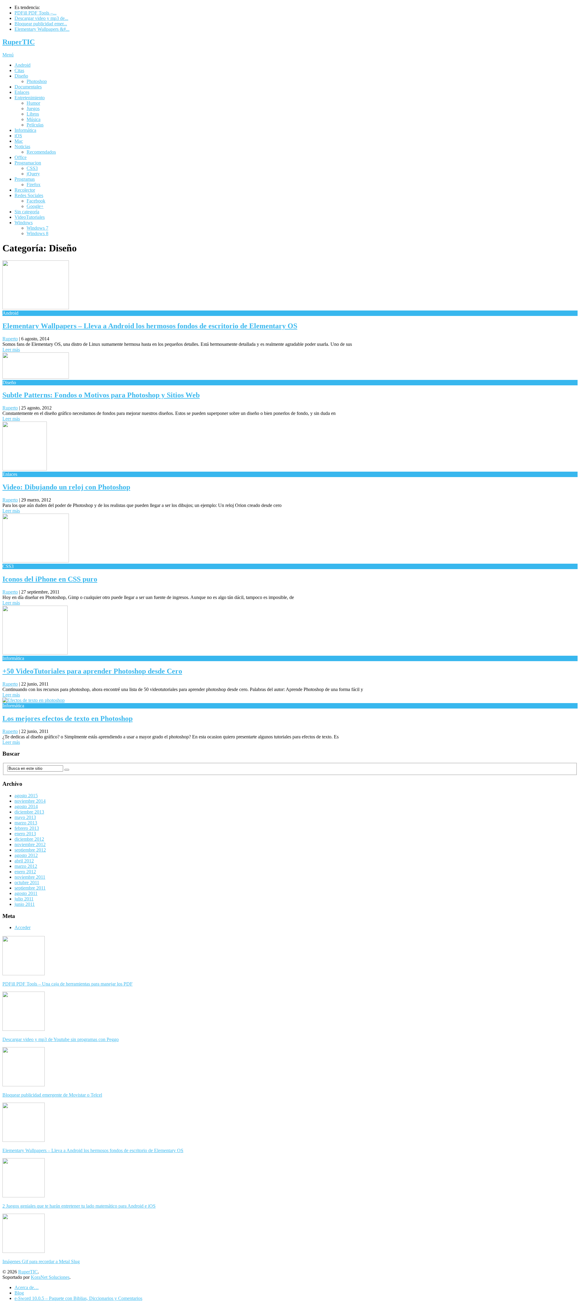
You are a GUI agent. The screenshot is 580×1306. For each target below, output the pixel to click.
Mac (18, 141)
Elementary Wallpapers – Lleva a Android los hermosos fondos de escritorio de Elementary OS (149, 326)
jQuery (33, 173)
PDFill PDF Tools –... (35, 12)
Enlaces (21, 92)
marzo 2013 (25, 822)
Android (22, 65)
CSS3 (32, 168)
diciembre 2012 (29, 839)
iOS (18, 135)
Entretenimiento (29, 97)
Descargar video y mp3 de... (41, 18)
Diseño (21, 75)
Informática (25, 130)
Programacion (27, 162)
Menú (8, 54)
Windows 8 (37, 233)
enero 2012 (25, 871)
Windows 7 (37, 228)
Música (33, 119)
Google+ (35, 206)
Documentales (28, 86)
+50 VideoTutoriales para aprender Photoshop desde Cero (92, 671)
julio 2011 (24, 898)
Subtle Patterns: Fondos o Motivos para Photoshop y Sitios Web (101, 395)
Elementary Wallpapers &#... (41, 29)
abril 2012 (24, 860)
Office (20, 157)
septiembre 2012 (30, 849)
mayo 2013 (25, 817)
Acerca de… (26, 1287)
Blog (19, 1292)
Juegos (33, 108)
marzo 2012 (25, 866)
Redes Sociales (28, 195)
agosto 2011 (25, 893)
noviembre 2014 (30, 801)
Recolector (24, 190)
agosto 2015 (26, 795)
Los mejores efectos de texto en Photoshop (67, 718)
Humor (33, 103)
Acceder (22, 927)
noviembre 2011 (29, 877)
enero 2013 (25, 833)
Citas (19, 70)
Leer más (11, 349)
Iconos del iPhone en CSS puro (49, 579)
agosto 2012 (26, 855)
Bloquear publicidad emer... (40, 23)
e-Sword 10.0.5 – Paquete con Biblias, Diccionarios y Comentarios (78, 1298)
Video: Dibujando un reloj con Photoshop (66, 487)
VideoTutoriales (29, 217)
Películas (35, 124)
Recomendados (41, 151)
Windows (23, 222)
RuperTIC (18, 42)
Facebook (36, 200)
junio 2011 (24, 904)
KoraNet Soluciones (50, 1277)
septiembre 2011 (30, 887)
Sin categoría (26, 211)
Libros (33, 113)
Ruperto (10, 338)
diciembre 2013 (29, 811)
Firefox (33, 184)
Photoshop (37, 81)
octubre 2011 (26, 882)
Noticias (22, 146)
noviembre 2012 (30, 844)
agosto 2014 (26, 806)
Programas (24, 179)
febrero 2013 (26, 828)
